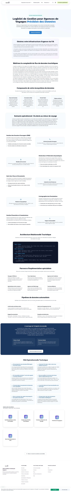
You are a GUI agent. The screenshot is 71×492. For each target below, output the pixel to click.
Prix (42, 2)
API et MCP (23, 483)
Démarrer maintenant (35, 32)
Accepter (54, 489)
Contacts (49, 471)
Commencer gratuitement (62, 2)
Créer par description (25, 473)
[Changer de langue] (55, 2)
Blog (34, 471)
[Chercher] (53, 2)
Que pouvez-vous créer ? (26, 2)
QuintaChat (23, 475)
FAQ (34, 475)
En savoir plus (64, 489)
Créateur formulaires (24, 481)
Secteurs (34, 469)
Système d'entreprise (25, 471)
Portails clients (23, 469)
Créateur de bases (24, 479)
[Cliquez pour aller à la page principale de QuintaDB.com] (8, 2)
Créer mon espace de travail (35, 351)
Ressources (46, 2)
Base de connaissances (37, 473)
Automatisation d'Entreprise (26, 477)
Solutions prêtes (36, 2)
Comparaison (50, 469)
